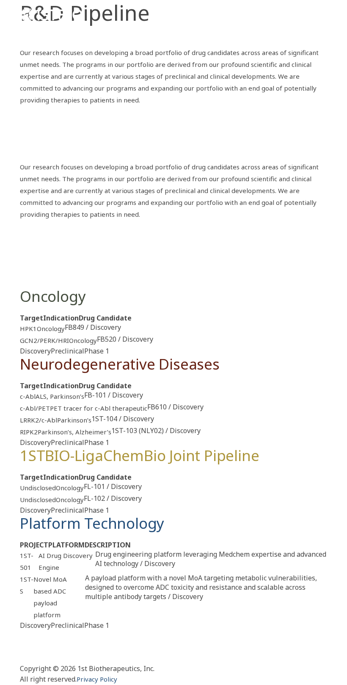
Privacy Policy (97, 679)
